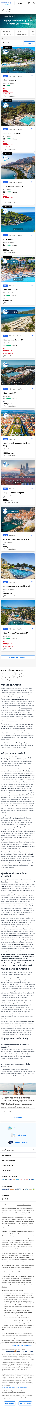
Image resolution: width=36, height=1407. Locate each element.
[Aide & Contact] (34, 3)
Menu (20, 3)
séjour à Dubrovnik (19, 784)
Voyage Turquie (7, 677)
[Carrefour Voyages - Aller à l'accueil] (6, 3)
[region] (18, 1375)
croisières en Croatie (12, 703)
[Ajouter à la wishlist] (31, 76)
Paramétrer (10, 1403)
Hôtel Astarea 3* (10, 80)
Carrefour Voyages (8, 1150)
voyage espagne (12, 721)
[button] (18, 10)
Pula (16, 882)
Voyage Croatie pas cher (24, 674)
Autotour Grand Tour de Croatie (16, 539)
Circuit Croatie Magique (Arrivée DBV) (16, 444)
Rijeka (6, 882)
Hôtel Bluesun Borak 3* (12, 133)
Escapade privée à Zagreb (13, 492)
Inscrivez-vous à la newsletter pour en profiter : (16, 1107)
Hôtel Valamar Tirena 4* (13, 340)
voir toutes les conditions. (24, 1205)
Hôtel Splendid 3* (10, 239)
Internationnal (6, 1155)
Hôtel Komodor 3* (10, 289)
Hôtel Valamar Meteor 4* (13, 186)
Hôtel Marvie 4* (9, 393)
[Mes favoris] (29, 3)
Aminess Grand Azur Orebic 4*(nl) (17, 586)
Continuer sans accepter (22, 1346)
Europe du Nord (9, 16)
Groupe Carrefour (7, 1165)
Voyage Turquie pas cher (9, 680)
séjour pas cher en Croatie (19, 701)
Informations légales (8, 1160)
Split (2, 882)
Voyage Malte (18, 677)
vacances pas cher (26, 708)
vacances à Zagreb (6, 820)
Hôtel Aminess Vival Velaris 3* (15, 633)
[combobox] (12, 42)
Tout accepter (25, 1403)
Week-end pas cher (8, 674)
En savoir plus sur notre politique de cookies (14, 1387)
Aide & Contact (6, 1170)
